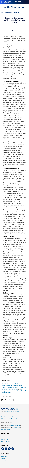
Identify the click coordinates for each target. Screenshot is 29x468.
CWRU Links (5, 454)
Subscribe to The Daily (6, 439)
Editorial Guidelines (5, 438)
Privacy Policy (11, 416)
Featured (8, 392)
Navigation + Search (10, 12)
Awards (3, 392)
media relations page (15, 425)
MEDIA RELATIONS (6, 423)
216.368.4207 (17, 427)
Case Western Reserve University (12, 411)
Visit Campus (4, 460)
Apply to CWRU (4, 456)
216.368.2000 (4, 415)
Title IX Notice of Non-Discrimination (9, 418)
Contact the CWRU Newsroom (8, 436)
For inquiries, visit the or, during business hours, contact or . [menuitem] (11, 427)
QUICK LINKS (5, 433)
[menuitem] (14, 436)
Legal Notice (4, 416)
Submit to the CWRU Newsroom (8, 441)
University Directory (5, 462)
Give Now (3, 458)
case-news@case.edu (5, 429)
